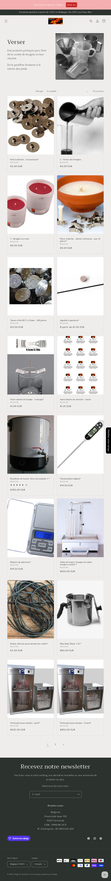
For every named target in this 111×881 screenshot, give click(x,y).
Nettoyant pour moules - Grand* (75, 723)
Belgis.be (17, 874)
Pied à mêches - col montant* (24, 159)
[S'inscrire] (78, 794)
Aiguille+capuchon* (69, 320)
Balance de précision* (20, 562)
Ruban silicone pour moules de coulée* (29, 644)
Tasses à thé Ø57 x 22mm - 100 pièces (28, 320)
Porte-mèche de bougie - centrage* (27, 399)
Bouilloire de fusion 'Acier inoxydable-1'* (30, 479)
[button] (6, 21)
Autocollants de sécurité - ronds (75, 399)
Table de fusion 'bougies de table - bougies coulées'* (76, 563)
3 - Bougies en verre (19, 239)
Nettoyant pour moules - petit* (25, 723)
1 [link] (47, 744)
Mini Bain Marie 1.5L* (70, 644)
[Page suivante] (63, 744)
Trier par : (39, 91)
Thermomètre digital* (70, 479)
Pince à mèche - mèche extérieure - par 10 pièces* (80, 240)
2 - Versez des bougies (70, 159)
